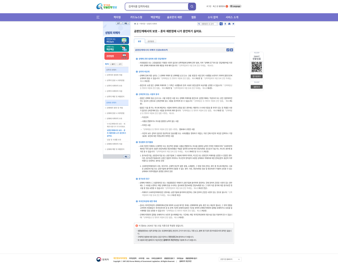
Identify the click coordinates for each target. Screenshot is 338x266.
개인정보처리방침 (120, 258)
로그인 (208, 6)
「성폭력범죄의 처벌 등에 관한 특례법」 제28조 (195, 65)
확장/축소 (126, 23)
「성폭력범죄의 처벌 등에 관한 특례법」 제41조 (181, 188)
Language (236, 6)
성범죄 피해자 (112, 33)
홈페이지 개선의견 (185, 261)
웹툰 (193, 17)
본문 (139, 41)
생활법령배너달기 (191, 258)
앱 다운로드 (257, 76)
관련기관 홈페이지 (226, 259)
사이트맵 (141, 258)
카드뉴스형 (136, 17)
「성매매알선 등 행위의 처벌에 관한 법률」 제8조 (211, 101)
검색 (192, 6)
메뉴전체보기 (99, 17)
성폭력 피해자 (111, 69)
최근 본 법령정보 (220, 6)
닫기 (119, 23)
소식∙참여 (213, 17)
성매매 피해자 (111, 102)
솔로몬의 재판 (174, 17)
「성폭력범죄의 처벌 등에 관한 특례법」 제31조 (190, 88)
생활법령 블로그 (169, 258)
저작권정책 (132, 258)
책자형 (117, 17)
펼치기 (113, 64)
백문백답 (155, 17)
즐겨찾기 (233, 23)
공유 (221, 23)
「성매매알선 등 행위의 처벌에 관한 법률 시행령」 (160, 129)
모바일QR (180, 258)
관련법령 (151, 41)
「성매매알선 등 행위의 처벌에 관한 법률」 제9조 (178, 78)
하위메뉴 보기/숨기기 (106, 75)
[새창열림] (102, 258)
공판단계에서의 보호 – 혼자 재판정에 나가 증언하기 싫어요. (116, 133)
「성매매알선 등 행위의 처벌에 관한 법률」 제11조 (183, 210)
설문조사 (256, 86)
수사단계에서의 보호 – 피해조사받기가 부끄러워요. (116, 125)
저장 (225, 23)
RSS (147, 258)
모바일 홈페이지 (156, 258)
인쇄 (229, 23)
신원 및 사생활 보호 (114, 139)
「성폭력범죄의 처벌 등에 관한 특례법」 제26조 (172, 151)
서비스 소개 (232, 17)
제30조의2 (200, 151)
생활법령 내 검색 (207, 23)
